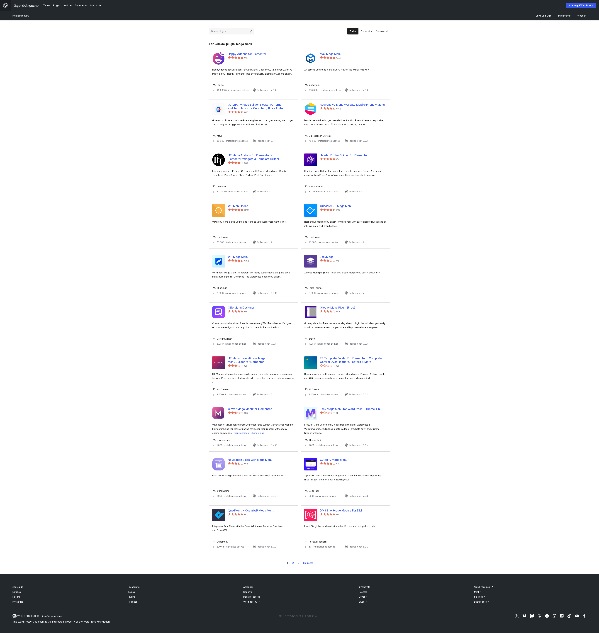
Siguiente (308, 563)
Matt (478, 592)
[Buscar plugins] (251, 31)
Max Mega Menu (330, 54)
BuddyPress (481, 601)
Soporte (247, 592)
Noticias (16, 592)
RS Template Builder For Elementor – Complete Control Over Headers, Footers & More (351, 360)
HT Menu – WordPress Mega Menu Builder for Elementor (246, 360)
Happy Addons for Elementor (247, 54)
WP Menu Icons (238, 206)
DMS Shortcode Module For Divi (341, 510)
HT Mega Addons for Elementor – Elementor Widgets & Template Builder (253, 157)
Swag (363, 601)
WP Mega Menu (238, 256)
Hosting (16, 596)
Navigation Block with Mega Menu (250, 459)
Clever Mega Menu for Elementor (250, 409)
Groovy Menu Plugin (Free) (337, 307)
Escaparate (134, 587)
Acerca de (17, 587)
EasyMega (327, 256)
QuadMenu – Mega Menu (336, 206)
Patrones (132, 601)
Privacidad (17, 601)
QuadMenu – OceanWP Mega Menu (251, 510)
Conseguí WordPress (581, 5)
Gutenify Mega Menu (333, 459)
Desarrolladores (251, 596)
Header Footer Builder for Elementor (344, 155)
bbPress (479, 596)
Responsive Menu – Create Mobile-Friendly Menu (352, 104)
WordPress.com (483, 587)
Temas (131, 592)
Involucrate (364, 587)
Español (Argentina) (52, 616)
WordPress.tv (251, 601)
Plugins (131, 596)
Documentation (241, 433)
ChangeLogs (257, 433)
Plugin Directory (20, 15)
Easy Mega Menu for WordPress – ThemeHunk (350, 409)
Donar (363, 596)
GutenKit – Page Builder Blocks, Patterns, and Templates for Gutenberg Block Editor (256, 106)
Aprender (248, 587)
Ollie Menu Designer (241, 307)
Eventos (363, 592)
